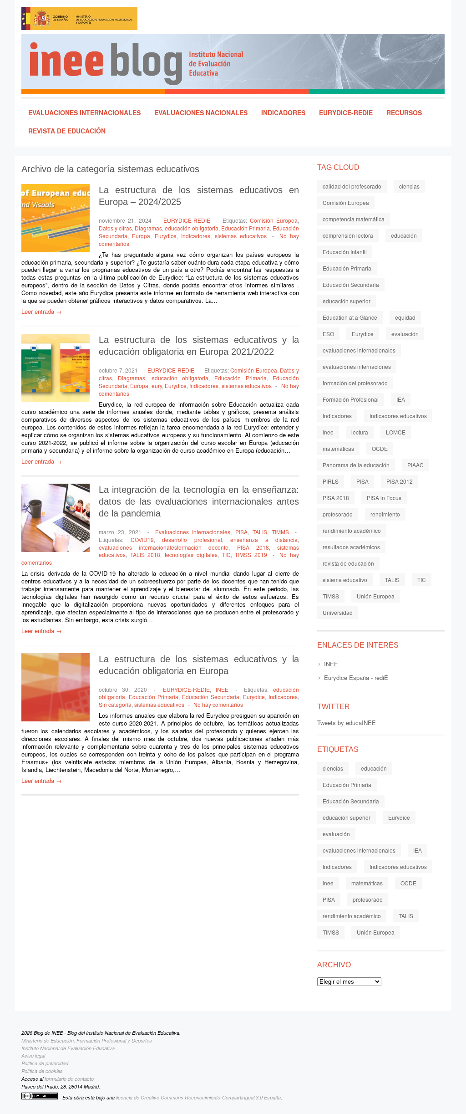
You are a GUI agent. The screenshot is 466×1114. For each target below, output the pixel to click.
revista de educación (348, 563)
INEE (222, 689)
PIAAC (415, 465)
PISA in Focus (384, 497)
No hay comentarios (218, 704)
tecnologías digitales (191, 554)
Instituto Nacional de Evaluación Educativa (68, 1048)
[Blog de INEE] (237, 64)
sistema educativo (345, 579)
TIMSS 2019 (251, 554)
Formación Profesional (351, 399)
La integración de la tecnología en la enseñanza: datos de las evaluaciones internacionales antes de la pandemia (199, 501)
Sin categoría (115, 704)
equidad (405, 317)
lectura (359, 432)
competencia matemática (354, 219)
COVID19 (142, 539)
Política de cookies (42, 1071)
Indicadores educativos (398, 415)
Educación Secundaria (210, 696)
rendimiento (385, 514)
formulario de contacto (69, 1078)
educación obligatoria (191, 228)
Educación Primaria (245, 228)
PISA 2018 (253, 547)
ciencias (409, 186)
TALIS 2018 (145, 554)
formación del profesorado (355, 383)
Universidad (338, 612)
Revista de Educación (67, 130)
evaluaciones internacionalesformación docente (163, 547)
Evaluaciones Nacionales (201, 112)
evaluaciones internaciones (357, 366)
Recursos (404, 112)
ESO (328, 333)
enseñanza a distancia (264, 539)
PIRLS (331, 481)
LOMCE (395, 432)
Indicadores (283, 112)
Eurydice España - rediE (356, 677)
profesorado (338, 514)
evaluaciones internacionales (359, 350)
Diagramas (148, 228)
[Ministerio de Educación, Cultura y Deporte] (119, 20)
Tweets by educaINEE (346, 722)
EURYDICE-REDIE (346, 112)
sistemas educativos (241, 236)
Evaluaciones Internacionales (84, 112)
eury (157, 385)
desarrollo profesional (192, 539)
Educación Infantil (345, 252)
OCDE (380, 448)
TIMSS (331, 596)
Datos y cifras (115, 228)
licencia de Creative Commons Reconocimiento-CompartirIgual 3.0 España (198, 1097)
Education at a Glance (350, 317)
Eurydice (166, 236)
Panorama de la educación (356, 465)
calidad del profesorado (352, 186)
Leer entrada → (41, 311)
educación (404, 235)
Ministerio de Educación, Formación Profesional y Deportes (86, 1040)
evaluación (405, 333)
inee (328, 432)
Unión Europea (376, 596)
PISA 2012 (399, 481)
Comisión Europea (274, 220)
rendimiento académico (352, 530)
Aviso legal (33, 1055)
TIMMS (280, 532)
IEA (400, 399)
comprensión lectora (348, 235)
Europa (141, 236)
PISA (241, 532)
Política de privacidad (44, 1063)
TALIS (260, 532)
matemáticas (338, 448)
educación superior (346, 301)
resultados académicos (351, 547)
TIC (226, 554)
